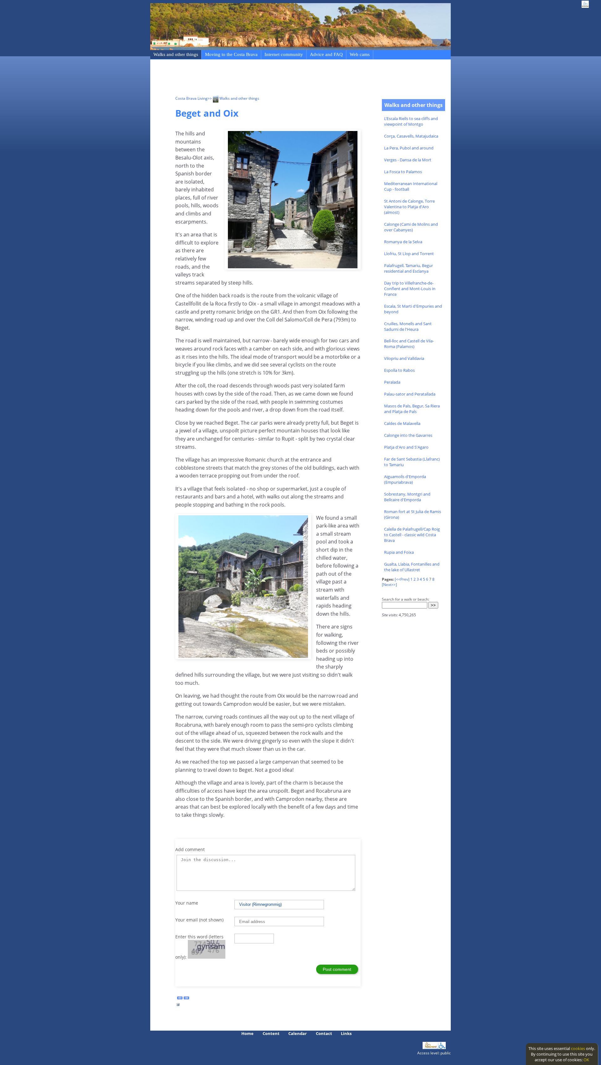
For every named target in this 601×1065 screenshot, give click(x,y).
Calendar (297, 1033)
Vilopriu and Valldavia (404, 358)
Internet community (284, 54)
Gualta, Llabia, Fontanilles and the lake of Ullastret (411, 567)
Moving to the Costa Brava (231, 54)
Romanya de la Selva (403, 242)
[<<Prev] (402, 579)
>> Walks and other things (233, 98)
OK (586, 1059)
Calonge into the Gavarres (408, 435)
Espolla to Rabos (399, 370)
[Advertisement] (289, 78)
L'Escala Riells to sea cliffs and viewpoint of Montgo (411, 121)
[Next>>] (389, 584)
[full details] (178, 1006)
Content (271, 1033)
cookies (578, 1048)
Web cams (360, 54)
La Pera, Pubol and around (409, 148)
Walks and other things (175, 54)
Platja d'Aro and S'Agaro (406, 447)
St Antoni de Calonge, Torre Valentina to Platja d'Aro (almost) (409, 206)
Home (247, 1033)
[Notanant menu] (431, 1047)
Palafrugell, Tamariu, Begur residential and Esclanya (408, 268)
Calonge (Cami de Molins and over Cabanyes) (411, 227)
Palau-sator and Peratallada (409, 394)
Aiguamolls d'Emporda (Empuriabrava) (405, 479)
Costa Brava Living (191, 98)
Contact (324, 1033)
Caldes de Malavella (402, 423)
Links (346, 1033)
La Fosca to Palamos (403, 171)
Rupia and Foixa (399, 552)
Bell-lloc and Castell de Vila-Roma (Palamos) (409, 343)
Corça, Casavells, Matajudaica (411, 136)
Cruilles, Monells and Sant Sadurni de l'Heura (408, 326)
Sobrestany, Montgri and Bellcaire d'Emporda (407, 496)
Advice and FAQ (326, 54)
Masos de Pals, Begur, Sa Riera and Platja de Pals (412, 408)
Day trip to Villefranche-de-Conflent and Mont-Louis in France (409, 288)
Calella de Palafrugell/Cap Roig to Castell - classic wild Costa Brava (412, 534)
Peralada (392, 382)
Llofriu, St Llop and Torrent (409, 253)
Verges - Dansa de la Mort (407, 160)
